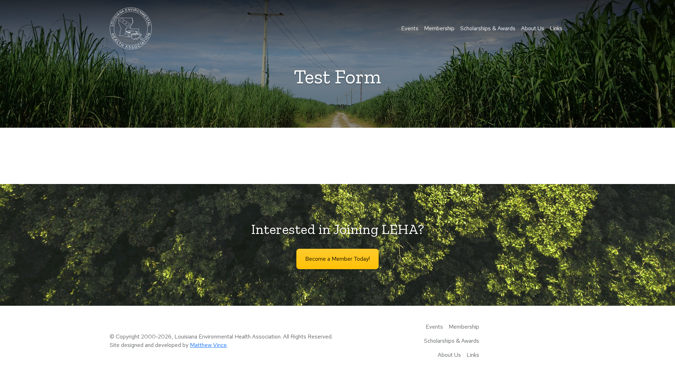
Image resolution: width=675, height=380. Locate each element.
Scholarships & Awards (487, 28)
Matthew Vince (208, 345)
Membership (439, 28)
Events (409, 28)
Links (556, 28)
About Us (532, 28)
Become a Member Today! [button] (337, 258)
